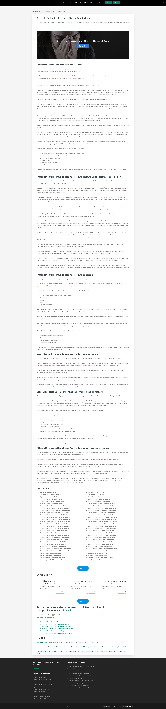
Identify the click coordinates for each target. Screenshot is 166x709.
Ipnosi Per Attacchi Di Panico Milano (43, 696)
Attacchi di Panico (42, 642)
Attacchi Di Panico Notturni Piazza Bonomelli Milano (56, 633)
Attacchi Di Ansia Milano (40, 691)
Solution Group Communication (68, 706)
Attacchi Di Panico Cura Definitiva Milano (44, 684)
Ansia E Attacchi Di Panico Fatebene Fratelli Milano (81, 666)
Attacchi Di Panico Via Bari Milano (77, 668)
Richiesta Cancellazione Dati (126, 706)
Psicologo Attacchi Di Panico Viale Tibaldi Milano (81, 688)
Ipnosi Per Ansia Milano (40, 687)
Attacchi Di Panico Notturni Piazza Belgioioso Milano (56, 631)
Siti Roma (57, 706)
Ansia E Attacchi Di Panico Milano (42, 694)
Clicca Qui (37, 668)
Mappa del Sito (106, 706)
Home (34, 11)
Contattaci (83, 46)
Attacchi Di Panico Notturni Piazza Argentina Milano (55, 626)
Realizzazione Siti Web (48, 706)
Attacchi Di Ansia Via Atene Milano (77, 678)
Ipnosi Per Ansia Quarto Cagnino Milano (79, 683)
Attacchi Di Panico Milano (40, 677)
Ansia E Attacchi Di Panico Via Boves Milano (80, 673)
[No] (164, 3)
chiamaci (65, 610)
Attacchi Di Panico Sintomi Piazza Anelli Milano (74, 647)
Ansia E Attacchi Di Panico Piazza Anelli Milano (63, 651)
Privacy (115, 706)
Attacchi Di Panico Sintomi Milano (42, 679)
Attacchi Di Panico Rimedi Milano (42, 689)
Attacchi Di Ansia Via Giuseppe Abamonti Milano (81, 680)
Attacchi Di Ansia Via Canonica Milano (78, 671)
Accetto (109, 3)
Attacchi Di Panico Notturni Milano (50, 622)
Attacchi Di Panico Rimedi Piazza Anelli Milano (102, 649)
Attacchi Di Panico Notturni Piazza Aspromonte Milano (56, 629)
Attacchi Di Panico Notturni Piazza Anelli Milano (103, 647)
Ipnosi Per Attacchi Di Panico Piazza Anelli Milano (73, 649)
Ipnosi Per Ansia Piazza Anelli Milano (88, 651)
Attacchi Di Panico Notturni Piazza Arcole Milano (54, 624)
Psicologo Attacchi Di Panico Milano (43, 699)
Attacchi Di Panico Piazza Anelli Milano (48, 647)
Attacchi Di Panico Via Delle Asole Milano (79, 685)
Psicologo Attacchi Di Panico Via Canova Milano (81, 676)
